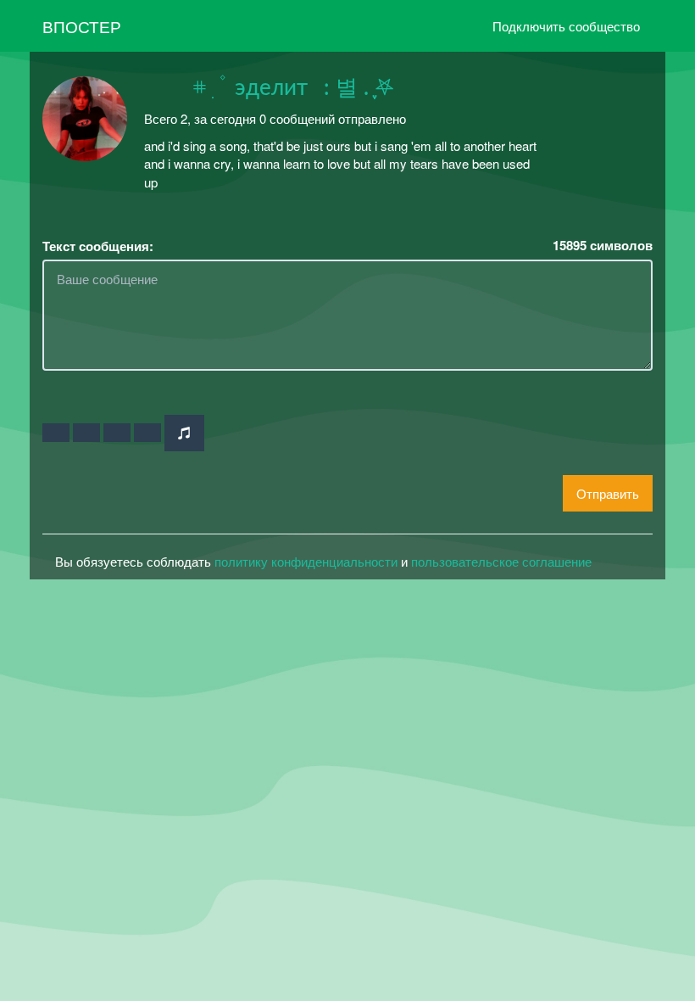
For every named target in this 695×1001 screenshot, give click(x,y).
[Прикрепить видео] (86, 432)
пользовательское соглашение (501, 561)
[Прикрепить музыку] (184, 433)
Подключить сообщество (566, 26)
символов (603, 245)
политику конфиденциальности (306, 561)
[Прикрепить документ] (147, 432)
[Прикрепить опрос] (117, 432)
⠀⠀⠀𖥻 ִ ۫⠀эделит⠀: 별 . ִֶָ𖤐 (269, 88)
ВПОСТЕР (81, 25)
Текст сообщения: (97, 246)
